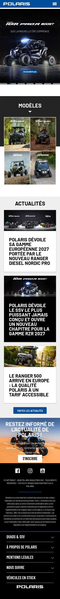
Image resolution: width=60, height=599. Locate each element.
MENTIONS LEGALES (19, 557)
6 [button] (47, 83)
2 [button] (12, 83)
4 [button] (30, 83)
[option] (30, 46)
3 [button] (21, 83)
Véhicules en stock (21, 577)
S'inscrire (30, 458)
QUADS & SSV (15, 536)
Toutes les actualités (30, 410)
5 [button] (38, 83)
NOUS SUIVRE (15, 567)
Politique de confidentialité (30, 492)
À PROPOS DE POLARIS (21, 546)
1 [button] (3, 83)
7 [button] (56, 83)
